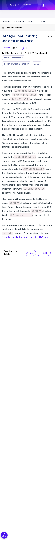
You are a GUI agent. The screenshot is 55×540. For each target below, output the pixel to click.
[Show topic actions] (50, 36)
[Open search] (42, 5)
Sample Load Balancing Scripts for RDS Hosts (26, 237)
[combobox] (17, 48)
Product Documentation (16, 63)
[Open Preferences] (4, 535)
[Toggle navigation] (51, 5)
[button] (27, 27)
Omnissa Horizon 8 (13, 57)
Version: (6, 47)
